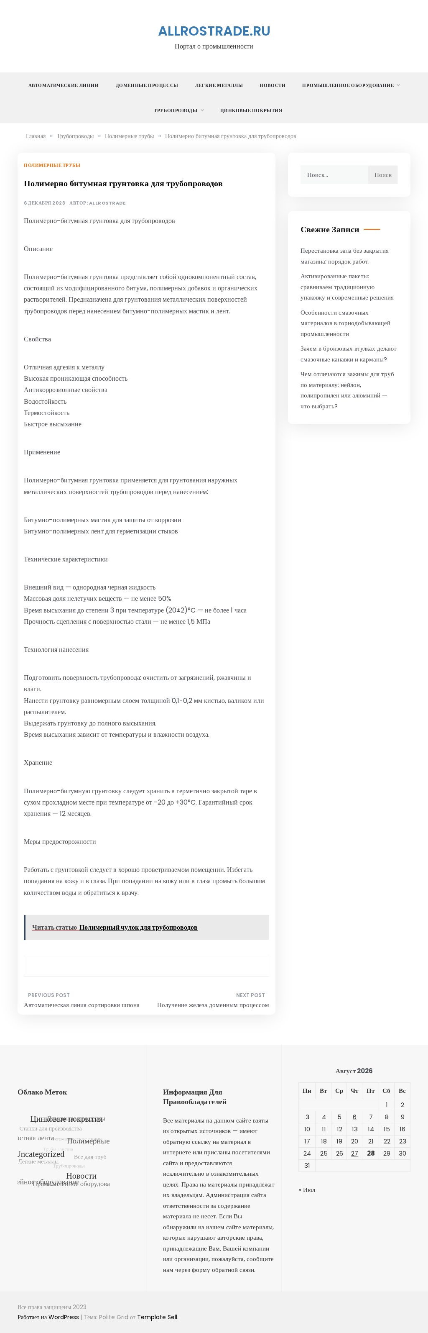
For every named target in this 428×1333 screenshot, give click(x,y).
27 (354, 1153)
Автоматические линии (63, 85)
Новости (272, 85)
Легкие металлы (219, 85)
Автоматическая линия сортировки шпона (82, 1004)
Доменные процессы (147, 85)
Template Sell (157, 1317)
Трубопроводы (175, 110)
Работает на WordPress (49, 1317)
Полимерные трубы (52, 165)
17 (307, 1141)
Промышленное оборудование (348, 85)
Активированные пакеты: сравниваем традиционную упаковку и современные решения (347, 287)
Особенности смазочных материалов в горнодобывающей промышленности (345, 323)
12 (339, 1129)
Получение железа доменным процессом (213, 1004)
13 (355, 1129)
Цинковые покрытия (251, 110)
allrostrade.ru (214, 30)
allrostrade (107, 203)
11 (324, 1129)
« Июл (306, 1189)
